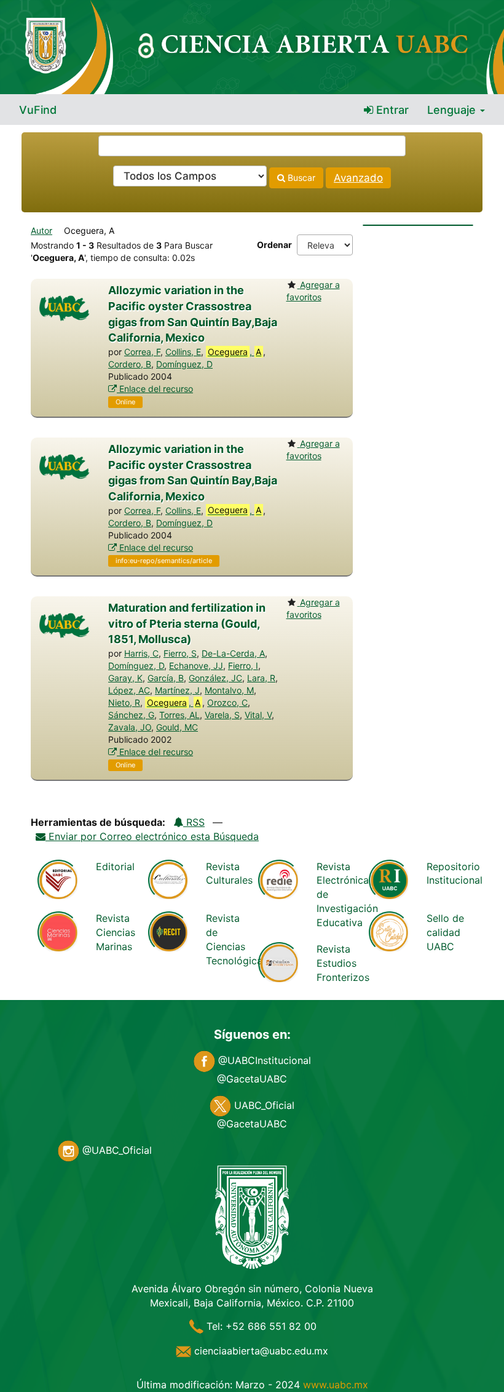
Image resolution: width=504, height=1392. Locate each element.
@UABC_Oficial (115, 1150)
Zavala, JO (129, 727)
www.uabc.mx (335, 1384)
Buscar (300, 177)
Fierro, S (180, 653)
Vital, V (258, 715)
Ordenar (274, 244)
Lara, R (261, 678)
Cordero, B (129, 364)
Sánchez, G (131, 715)
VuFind (38, 109)
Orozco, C (227, 702)
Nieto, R (124, 702)
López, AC (129, 690)
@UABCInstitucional (263, 1060)
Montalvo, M (229, 690)
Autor (41, 230)
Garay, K (125, 678)
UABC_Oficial (262, 1105)
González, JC (215, 678)
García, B (166, 678)
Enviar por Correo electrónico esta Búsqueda (152, 836)
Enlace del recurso (155, 388)
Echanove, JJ (196, 665)
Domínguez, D (184, 364)
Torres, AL (179, 715)
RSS (194, 822)
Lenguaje (453, 109)
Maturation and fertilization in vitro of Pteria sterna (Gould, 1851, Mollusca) (187, 623)
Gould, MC (177, 727)
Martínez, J (177, 690)
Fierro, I (243, 665)
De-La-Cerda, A (233, 653)
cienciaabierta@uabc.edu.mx (259, 1351)
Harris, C (141, 653)
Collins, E (183, 351)
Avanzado (358, 178)
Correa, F (142, 351)
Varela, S (222, 715)
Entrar (391, 109)
